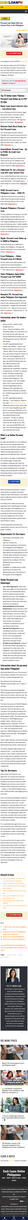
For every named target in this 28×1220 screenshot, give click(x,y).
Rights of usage (16, 1178)
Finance (5, 18)
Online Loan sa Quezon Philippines (14, 939)
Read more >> (8, 145)
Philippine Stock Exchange (17, 403)
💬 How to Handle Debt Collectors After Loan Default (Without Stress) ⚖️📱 (13, 1118)
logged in (11, 1160)
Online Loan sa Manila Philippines (13, 937)
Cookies (24, 1178)
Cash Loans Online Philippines (14, 1173)
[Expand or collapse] (26, 90)
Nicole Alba (23, 61)
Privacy (8, 1178)
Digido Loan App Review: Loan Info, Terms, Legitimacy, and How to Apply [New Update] (14, 886)
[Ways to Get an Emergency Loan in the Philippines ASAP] (14, 1052)
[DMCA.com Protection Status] (23, 1201)
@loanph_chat (14, 1199)
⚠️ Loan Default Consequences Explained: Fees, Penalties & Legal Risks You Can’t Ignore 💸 (13, 1090)
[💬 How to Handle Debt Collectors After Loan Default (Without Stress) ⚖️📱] (14, 1105)
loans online (11, 955)
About (3, 1178)
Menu (2, 7)
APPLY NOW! (15, 481)
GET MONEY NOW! (15, 53)
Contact (14, 1180)
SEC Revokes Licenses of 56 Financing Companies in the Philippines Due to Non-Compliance (13, 1145)
